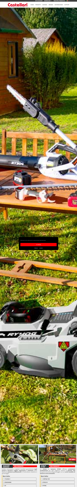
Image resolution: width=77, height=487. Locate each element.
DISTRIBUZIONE (59, 4)
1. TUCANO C (7, 479)
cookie (41, 248)
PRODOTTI (38, 4)
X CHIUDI (38, 244)
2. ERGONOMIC (7, 482)
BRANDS (51, 4)
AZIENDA (44, 4)
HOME (32, 4)
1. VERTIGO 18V (46, 479)
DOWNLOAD (47, 0)
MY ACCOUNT (38, 0)
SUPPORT (66, 4)
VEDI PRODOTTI (18, 466)
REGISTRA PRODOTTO (59, 0)
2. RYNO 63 (45, 482)
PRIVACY (36, 248)
